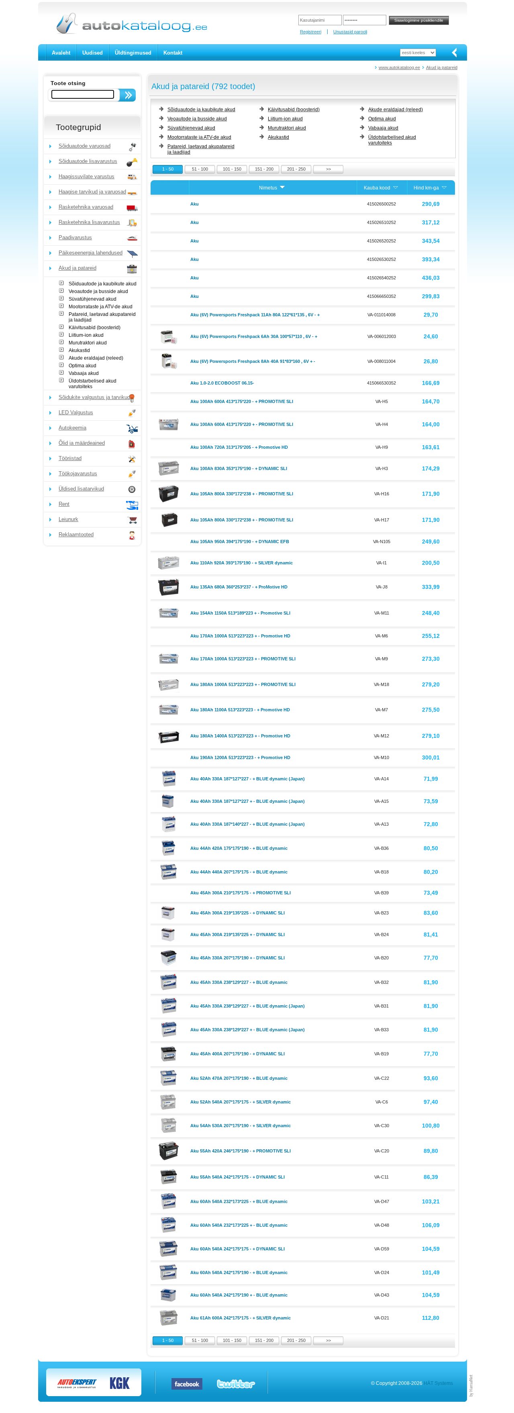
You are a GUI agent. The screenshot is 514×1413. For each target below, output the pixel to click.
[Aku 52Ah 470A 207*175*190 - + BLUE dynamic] (169, 1077)
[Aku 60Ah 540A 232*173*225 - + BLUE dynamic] (169, 1200)
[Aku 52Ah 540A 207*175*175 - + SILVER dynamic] (169, 1101)
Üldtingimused (133, 53)
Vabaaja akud (84, 373)
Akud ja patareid (441, 67)
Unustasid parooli (350, 31)
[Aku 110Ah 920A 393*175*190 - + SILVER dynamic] (169, 562)
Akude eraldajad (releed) (96, 358)
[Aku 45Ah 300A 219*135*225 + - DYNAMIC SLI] (169, 934)
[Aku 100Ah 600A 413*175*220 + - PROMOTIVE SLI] (170, 423)
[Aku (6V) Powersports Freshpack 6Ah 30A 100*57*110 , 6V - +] (169, 336)
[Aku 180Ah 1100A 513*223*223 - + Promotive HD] (170, 709)
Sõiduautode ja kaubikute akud (103, 284)
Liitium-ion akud (86, 335)
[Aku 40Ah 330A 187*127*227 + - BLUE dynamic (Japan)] (169, 800)
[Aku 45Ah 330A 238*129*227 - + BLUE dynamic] (169, 981)
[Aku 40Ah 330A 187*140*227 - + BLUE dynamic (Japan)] (169, 823)
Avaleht (61, 53)
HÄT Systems (438, 1383)
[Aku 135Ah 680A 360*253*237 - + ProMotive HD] (169, 586)
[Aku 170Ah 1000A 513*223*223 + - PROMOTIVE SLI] (170, 658)
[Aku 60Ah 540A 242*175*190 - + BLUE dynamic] (169, 1271)
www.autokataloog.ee (399, 67)
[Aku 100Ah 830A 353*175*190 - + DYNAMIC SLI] (169, 467)
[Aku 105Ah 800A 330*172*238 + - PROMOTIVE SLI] (170, 493)
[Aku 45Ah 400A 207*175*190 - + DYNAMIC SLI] (169, 1053)
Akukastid (79, 350)
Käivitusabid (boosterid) (94, 327)
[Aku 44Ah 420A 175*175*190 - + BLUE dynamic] (169, 847)
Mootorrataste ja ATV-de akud (101, 306)
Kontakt (172, 53)
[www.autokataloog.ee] (131, 32)
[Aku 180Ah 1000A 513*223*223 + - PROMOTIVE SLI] (169, 683)
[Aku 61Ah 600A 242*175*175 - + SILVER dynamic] (169, 1317)
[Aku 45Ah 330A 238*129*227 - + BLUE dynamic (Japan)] (169, 1005)
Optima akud (82, 366)
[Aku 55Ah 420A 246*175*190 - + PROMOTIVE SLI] (170, 1150)
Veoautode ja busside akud (98, 291)
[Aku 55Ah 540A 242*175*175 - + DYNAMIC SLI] (169, 1176)
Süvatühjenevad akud (92, 299)
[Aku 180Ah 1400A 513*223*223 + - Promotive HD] (169, 735)
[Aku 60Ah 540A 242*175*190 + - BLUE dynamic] (169, 1294)
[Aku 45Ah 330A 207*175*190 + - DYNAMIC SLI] (169, 957)
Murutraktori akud (88, 343)
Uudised (92, 53)
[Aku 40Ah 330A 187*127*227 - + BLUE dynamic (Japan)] (169, 778)
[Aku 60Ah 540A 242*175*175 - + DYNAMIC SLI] (169, 1248)
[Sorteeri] (282, 188)
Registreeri (310, 31)
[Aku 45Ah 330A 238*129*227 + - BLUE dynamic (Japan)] (169, 1028)
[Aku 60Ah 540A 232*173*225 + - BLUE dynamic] (169, 1224)
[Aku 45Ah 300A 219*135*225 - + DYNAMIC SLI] (169, 912)
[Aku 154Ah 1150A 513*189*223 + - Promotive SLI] (170, 612)
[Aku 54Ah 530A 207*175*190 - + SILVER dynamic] (169, 1124)
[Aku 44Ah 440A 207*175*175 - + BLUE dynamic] (169, 871)
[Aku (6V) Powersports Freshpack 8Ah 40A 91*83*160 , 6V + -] (169, 360)
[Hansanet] (471, 1400)
